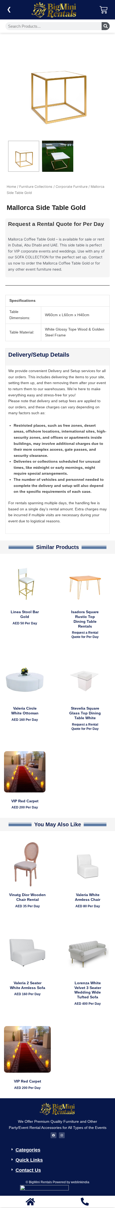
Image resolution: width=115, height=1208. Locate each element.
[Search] (106, 26)
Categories (28, 1150)
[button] (60, 1148)
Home (11, 187)
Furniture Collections (35, 187)
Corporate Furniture (71, 187)
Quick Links (29, 1160)
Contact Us (28, 1170)
